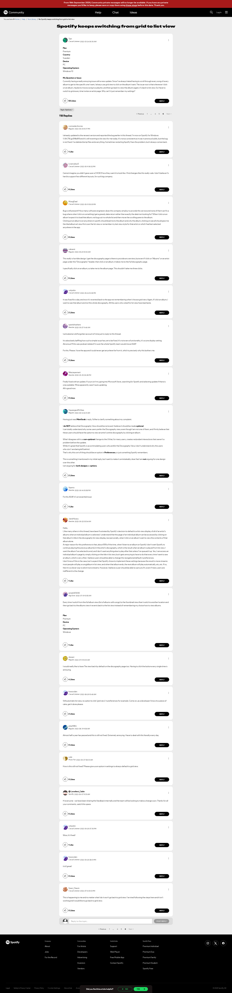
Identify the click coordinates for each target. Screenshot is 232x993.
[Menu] (226, 12)
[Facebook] (223, 943)
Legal (8, 988)
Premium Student (150, 963)
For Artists (81, 946)
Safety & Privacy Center (22, 988)
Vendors (81, 968)
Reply (162, 101)
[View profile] (65, 40)
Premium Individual (151, 946)
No (126, 989)
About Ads (68, 988)
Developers (82, 951)
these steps (131, 5)
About (47, 946)
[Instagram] (208, 943)
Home (17, 19)
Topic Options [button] (66, 110)
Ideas (133, 12)
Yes (138, 989)
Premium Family (149, 957)
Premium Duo (148, 951)
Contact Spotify (116, 963)
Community (16, 12)
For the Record (51, 957)
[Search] (211, 12)
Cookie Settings (54, 988)
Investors (81, 963)
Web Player (115, 951)
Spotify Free (148, 968)
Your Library (32, 19)
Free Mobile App (117, 957)
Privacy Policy (39, 988)
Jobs (47, 951)
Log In (218, 12)
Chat (115, 12)
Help (98, 12)
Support (113, 946)
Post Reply (161, 921)
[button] (168, 40)
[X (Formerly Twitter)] (215, 943)
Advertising (82, 957)
